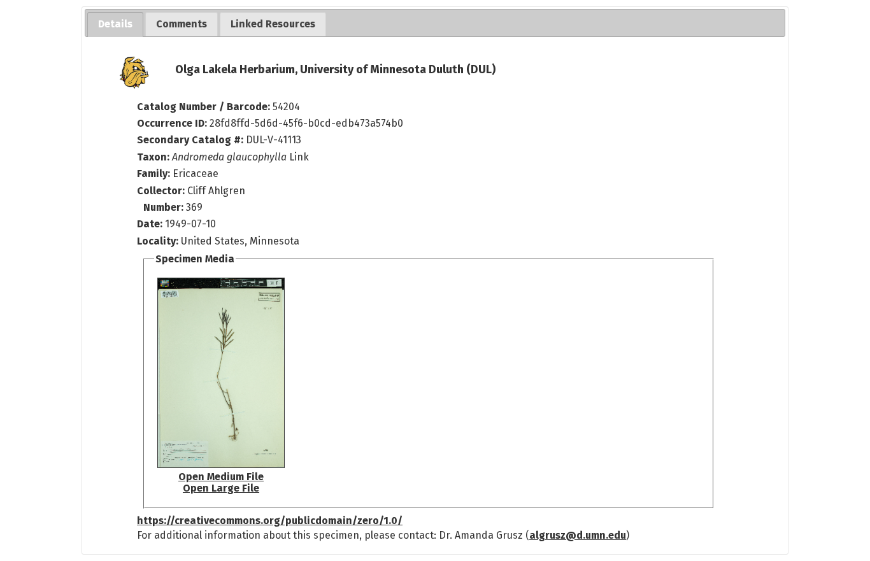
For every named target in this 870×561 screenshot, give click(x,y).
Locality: (157, 241)
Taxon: (153, 157)
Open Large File (221, 488)
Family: (153, 173)
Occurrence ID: (173, 123)
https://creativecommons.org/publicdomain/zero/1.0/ (270, 521)
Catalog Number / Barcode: (205, 107)
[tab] (115, 24)
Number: (164, 207)
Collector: (162, 191)
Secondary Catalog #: (190, 140)
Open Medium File (221, 477)
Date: (149, 224)
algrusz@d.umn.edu (577, 535)
